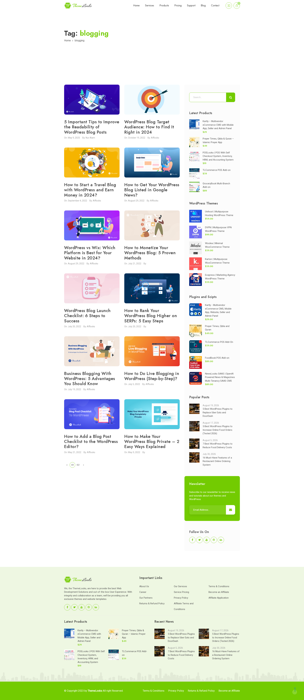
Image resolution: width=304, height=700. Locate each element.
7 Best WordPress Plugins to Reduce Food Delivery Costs (181, 655)
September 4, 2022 (77, 200)
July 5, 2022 (134, 384)
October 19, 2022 (136, 137)
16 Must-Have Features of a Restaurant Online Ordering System (217, 461)
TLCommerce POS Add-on (217, 170)
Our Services (180, 586)
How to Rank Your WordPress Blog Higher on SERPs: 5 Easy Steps (150, 315)
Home (136, 5)
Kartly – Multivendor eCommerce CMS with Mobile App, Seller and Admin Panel (218, 125)
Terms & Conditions (219, 586)
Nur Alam (90, 137)
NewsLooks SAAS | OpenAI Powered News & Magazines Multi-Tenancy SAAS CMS (220, 377)
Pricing (178, 5)
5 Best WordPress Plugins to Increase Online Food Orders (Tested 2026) (217, 430)
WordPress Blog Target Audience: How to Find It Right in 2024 (149, 127)
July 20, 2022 (74, 326)
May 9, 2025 (74, 137)
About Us (144, 586)
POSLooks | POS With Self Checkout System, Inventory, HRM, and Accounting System (218, 156)
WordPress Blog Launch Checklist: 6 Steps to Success (87, 315)
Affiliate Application (219, 597)
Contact (215, 5)
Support (191, 5)
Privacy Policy (181, 597)
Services (149, 5)
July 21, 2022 (134, 263)
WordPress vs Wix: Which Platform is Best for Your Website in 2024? (89, 253)
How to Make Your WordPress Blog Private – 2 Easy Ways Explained (151, 441)
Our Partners (145, 597)
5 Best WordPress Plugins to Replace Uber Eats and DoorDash (217, 412)
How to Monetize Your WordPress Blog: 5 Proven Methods (150, 253)
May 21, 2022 (74, 452)
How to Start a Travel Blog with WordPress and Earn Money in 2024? (90, 190)
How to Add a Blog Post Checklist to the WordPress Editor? (91, 441)
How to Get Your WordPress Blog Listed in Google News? (151, 190)
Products (164, 5)
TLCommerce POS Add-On (219, 342)
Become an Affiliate (219, 592)
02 (78, 464)
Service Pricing (181, 592)
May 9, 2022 (134, 452)
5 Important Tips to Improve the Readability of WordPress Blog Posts (91, 127)
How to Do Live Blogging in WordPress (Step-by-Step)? (151, 376)
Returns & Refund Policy (152, 603)
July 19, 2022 (74, 389)
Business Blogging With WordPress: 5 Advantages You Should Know (89, 378)
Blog (203, 5)
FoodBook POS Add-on (217, 357)
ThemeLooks (95, 690)
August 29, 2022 (136, 200)
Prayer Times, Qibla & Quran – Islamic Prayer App (134, 634)
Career (142, 592)
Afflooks (155, 137)
